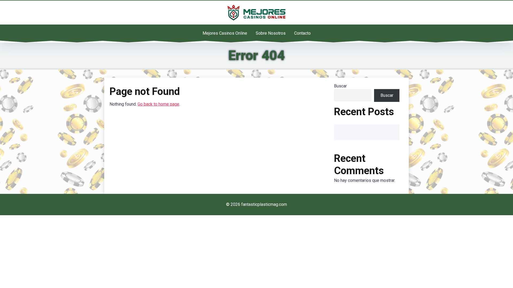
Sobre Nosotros (271, 33)
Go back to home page (158, 104)
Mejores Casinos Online (225, 33)
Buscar (340, 86)
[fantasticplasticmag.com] (256, 12)
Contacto (302, 33)
